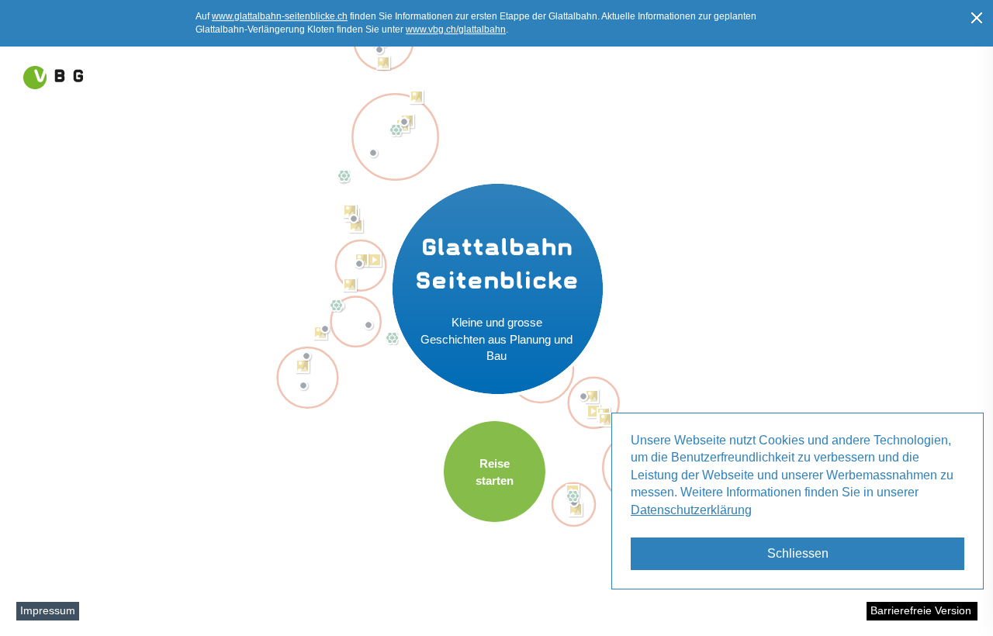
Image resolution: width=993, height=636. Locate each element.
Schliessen (798, 553)
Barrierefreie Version (920, 610)
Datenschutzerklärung (691, 510)
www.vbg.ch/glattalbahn (456, 29)
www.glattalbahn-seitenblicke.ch (280, 16)
